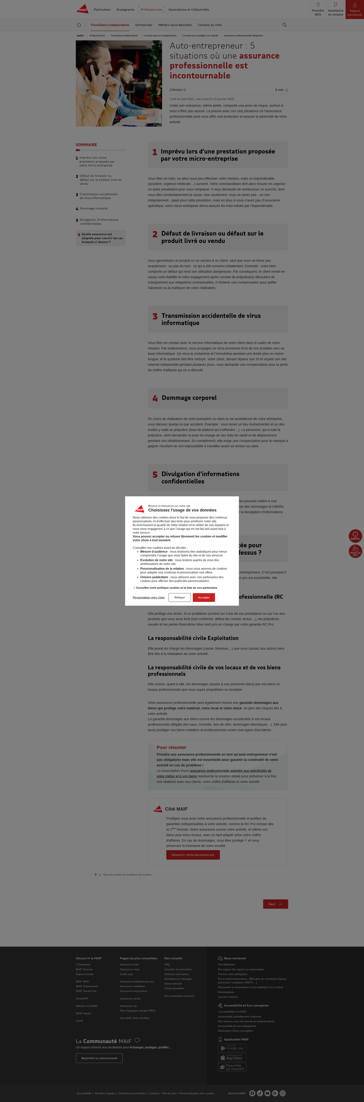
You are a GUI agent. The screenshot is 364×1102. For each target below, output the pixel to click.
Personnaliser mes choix (149, 597)
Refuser (180, 597)
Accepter (204, 597)
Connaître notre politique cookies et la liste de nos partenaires (176, 587)
